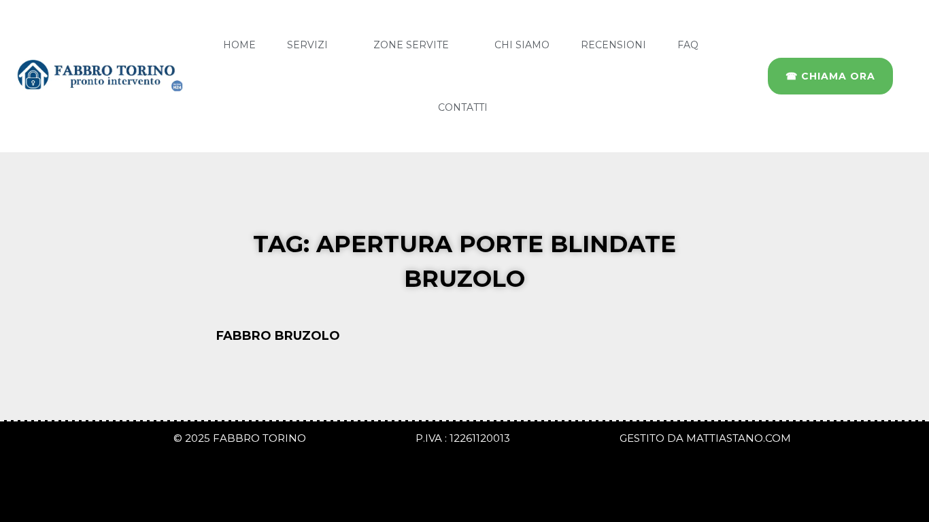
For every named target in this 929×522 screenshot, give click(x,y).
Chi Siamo (522, 45)
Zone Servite (411, 45)
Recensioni (613, 45)
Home (239, 45)
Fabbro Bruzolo (279, 335)
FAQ (687, 45)
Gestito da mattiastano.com (705, 438)
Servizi (307, 45)
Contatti (463, 107)
